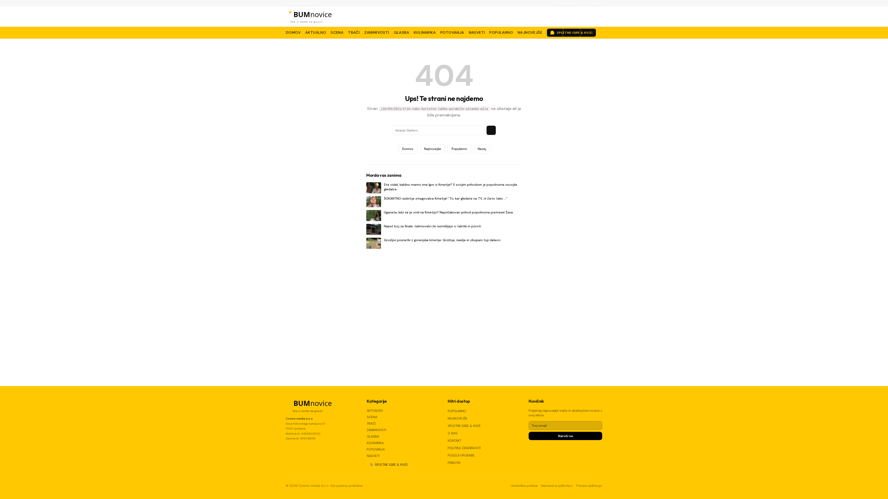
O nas (584, 3)
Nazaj (482, 149)
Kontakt (597, 3)
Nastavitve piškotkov (557, 486)
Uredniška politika (524, 486)
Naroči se (565, 436)
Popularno (459, 149)
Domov (407, 149)
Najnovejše (432, 149)
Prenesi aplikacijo (565, 3)
